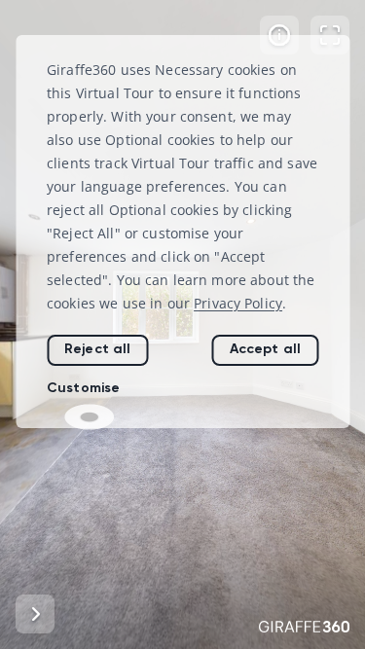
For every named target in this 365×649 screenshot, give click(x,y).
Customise (83, 387)
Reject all (97, 349)
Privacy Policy (238, 303)
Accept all (265, 349)
